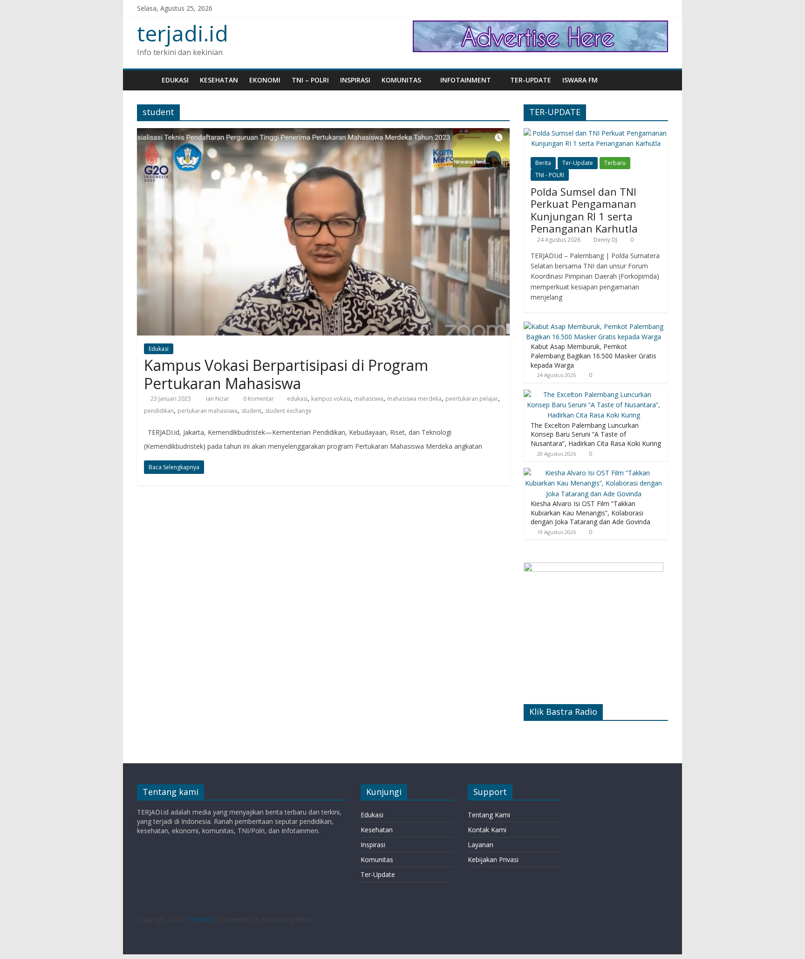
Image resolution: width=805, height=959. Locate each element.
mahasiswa (368, 399)
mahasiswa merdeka (414, 399)
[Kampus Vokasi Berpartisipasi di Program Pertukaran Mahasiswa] (323, 134)
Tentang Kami (489, 814)
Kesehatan (219, 79)
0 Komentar (258, 399)
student (251, 411)
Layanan (480, 844)
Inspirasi (355, 79)
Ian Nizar (218, 399)
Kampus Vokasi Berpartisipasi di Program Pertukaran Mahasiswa (286, 374)
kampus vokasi (330, 399)
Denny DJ (605, 240)
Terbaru (615, 163)
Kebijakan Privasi (493, 859)
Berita (543, 163)
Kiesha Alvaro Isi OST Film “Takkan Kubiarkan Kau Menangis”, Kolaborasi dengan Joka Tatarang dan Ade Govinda (590, 512)
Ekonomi (264, 79)
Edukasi (175, 79)
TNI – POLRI (310, 79)
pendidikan (159, 411)
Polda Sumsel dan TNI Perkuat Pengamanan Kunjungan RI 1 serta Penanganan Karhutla (584, 210)
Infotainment (465, 79)
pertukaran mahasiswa (207, 411)
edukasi (297, 399)
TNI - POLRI (549, 175)
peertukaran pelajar (471, 399)
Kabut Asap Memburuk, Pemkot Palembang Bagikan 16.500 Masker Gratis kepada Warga (593, 355)
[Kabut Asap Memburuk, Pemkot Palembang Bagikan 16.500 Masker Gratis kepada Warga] (593, 326)
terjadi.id (182, 33)
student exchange (288, 411)
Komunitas (401, 79)
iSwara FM (580, 79)
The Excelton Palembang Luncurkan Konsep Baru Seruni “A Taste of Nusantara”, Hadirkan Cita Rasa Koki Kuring (596, 434)
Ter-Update (530, 79)
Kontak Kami (487, 829)
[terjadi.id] (146, 79)
